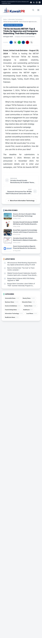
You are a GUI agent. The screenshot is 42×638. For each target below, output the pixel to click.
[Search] (33, 10)
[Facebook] (31, 2)
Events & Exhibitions (13, 306)
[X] (34, 2)
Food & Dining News (12, 309)
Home (5, 19)
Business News (12, 302)
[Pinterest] (27, 42)
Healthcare (28, 309)
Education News (28, 302)
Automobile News (12, 298)
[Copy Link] (31, 42)
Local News (31, 313)
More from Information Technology (22, 200)
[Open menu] (38, 10)
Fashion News (30, 306)
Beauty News (29, 298)
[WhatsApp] (19, 42)
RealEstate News (12, 317)
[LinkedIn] (39, 2)
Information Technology (15, 19)
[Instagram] (37, 2)
